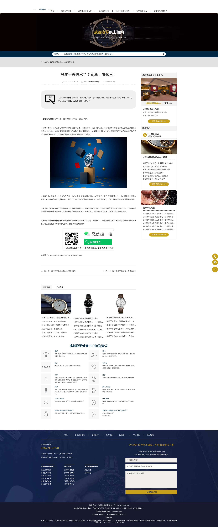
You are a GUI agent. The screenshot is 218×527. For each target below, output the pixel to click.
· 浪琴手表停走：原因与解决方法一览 (120, 321)
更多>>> (168, 103)
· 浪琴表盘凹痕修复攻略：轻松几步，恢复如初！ (121, 317)
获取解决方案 (152, 492)
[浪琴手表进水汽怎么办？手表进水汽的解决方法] (88, 304)
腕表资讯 (122, 435)
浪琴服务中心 (69, 484)
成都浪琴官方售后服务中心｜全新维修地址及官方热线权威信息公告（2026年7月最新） (159, 217)
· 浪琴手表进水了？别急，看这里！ (54, 333)
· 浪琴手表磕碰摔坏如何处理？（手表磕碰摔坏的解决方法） (88, 329)
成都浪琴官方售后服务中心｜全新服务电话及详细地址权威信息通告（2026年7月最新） (159, 229)
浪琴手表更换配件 (85, 11)
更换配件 (95, 435)
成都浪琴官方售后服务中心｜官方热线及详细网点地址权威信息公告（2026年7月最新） (159, 214)
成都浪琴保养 (104, 11)
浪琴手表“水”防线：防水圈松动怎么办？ (158, 163)
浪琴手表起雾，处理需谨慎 (153, 173)
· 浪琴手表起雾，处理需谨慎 (51, 329)
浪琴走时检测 (46, 470)
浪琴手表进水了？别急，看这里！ (155, 176)
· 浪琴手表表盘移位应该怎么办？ (85, 333)
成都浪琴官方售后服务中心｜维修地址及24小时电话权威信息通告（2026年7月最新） (159, 226)
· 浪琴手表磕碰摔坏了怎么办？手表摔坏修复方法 (121, 325)
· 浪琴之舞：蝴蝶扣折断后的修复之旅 (55, 325)
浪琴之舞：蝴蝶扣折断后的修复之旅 (156, 169)
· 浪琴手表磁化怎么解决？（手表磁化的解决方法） (88, 326)
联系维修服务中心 (159, 121)
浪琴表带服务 (46, 484)
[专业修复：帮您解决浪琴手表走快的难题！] (121, 304)
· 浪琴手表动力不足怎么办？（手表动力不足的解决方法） (88, 322)
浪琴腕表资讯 (141, 11)
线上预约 (150, 435)
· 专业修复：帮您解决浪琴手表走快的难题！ (121, 332)
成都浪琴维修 (66, 11)
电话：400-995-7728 (150, 115)
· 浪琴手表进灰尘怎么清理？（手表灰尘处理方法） (121, 336)
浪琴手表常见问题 (123, 11)
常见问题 (109, 435)
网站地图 (109, 517)
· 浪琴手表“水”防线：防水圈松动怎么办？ (56, 318)
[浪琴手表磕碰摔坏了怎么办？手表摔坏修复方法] (56, 304)
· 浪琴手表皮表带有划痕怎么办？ (85, 318)
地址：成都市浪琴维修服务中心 (155, 112)
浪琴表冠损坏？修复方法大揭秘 (155, 166)
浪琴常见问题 (69, 478)
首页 (66, 435)
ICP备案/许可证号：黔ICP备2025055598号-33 (109, 514)
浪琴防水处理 (46, 473)
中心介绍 (136, 435)
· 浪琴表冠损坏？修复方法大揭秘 (53, 321)
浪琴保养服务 (69, 473)
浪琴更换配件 (69, 476)
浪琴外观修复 (46, 481)
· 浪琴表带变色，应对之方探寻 (52, 336)
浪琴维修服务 (80, 435)
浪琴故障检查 (46, 476)
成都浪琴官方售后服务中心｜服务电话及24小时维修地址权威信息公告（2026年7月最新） (159, 220)
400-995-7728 (106, 415)
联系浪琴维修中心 (159, 184)
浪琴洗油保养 (46, 478)
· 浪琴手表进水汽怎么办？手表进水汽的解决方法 (121, 329)
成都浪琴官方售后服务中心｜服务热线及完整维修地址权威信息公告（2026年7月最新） (159, 223)
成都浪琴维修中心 (160, 11)
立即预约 (109, 267)
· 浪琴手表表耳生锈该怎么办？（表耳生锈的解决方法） (88, 337)
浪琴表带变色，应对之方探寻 (65, 271)
